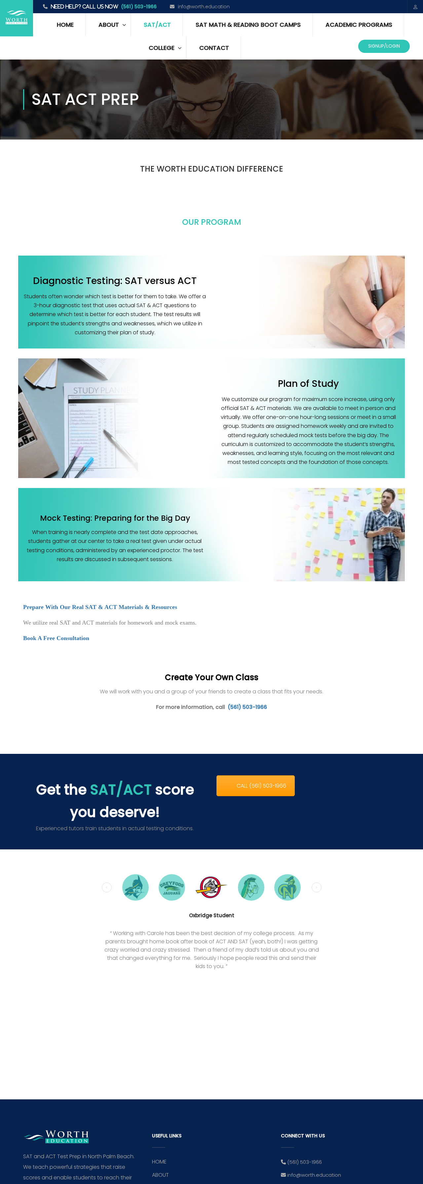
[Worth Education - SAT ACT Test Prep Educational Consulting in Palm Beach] (16, 18)
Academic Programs (359, 24)
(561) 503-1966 (139, 6)
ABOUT (108, 24)
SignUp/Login (384, 46)
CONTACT (214, 48)
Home (65, 24)
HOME (159, 1161)
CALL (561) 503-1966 (261, 786)
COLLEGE (161, 48)
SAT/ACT (157, 24)
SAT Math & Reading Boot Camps (248, 24)
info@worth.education (204, 6)
